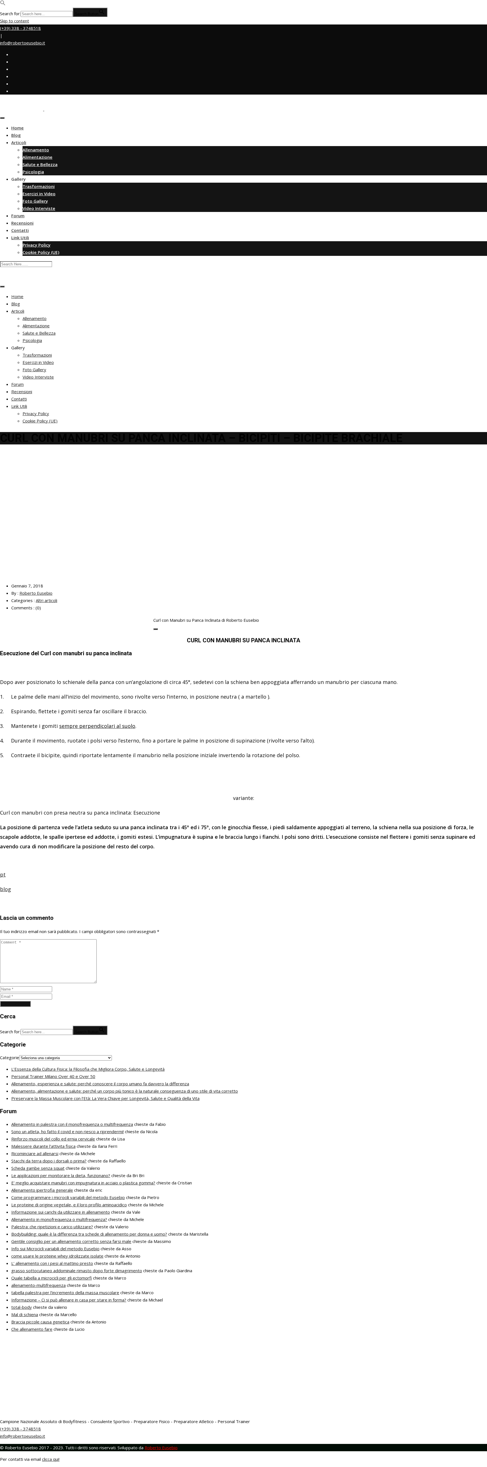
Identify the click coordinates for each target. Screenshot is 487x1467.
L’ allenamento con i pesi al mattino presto (52, 1263)
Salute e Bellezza (40, 164)
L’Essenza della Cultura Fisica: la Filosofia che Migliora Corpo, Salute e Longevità (88, 1069)
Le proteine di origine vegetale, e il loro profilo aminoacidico (69, 1204)
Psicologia (33, 172)
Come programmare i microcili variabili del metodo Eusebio (68, 1197)
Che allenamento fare (31, 1329)
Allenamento (36, 150)
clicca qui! (50, 1459)
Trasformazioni (39, 186)
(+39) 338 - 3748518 (20, 28)
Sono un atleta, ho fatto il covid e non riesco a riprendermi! (67, 1131)
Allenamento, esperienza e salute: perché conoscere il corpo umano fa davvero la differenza (100, 1083)
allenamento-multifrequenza (38, 1285)
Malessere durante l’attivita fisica (43, 1146)
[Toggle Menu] (2, 118)
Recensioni (22, 223)
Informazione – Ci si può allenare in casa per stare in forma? (68, 1300)
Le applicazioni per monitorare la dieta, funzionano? (60, 1175)
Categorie (9, 1057)
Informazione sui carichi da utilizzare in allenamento (60, 1212)
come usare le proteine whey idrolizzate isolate (57, 1256)
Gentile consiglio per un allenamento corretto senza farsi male (71, 1241)
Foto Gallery (35, 201)
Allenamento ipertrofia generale (42, 1190)
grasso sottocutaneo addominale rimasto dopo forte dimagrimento (76, 1270)
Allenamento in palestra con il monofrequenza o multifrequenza (72, 1124)
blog (5, 889)
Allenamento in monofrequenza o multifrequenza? (59, 1219)
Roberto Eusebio (35, 593)
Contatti (20, 230)
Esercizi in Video (39, 193)
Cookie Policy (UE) (41, 252)
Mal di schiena (24, 1314)
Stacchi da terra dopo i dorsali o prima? (49, 1161)
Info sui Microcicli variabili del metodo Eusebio (55, 1248)
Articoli (18, 142)
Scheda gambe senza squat (38, 1168)
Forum (18, 215)
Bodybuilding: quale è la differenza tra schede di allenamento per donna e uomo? (89, 1234)
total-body (21, 1307)
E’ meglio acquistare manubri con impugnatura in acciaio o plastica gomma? (83, 1183)
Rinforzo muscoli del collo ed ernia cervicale (53, 1139)
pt (3, 874)
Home (17, 128)
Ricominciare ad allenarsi (34, 1153)
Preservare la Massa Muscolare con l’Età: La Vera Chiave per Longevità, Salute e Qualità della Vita (105, 1098)
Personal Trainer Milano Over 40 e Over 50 (53, 1076)
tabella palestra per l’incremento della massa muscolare (65, 1292)
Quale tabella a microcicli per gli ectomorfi (51, 1278)
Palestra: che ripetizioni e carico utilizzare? (52, 1226)
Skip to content (14, 21)
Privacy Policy (36, 245)
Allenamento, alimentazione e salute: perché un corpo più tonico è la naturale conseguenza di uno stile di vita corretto (124, 1091)
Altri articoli (46, 600)
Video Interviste (39, 208)
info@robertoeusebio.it (22, 43)
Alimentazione (37, 157)
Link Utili (20, 237)
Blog (16, 135)
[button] (3, 4)
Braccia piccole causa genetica (40, 1322)
